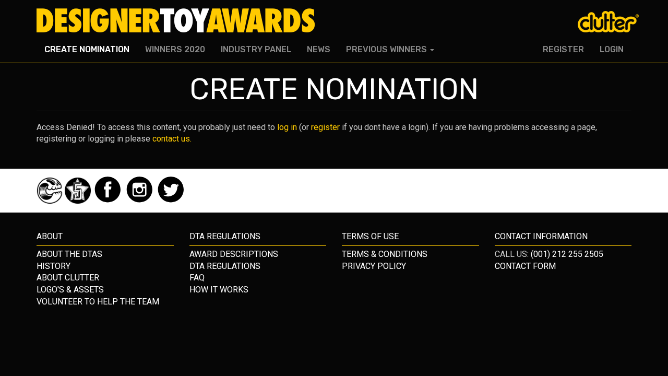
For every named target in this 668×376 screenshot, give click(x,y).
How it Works (218, 290)
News (318, 49)
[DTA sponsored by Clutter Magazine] (51, 201)
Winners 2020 (175, 49)
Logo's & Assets (70, 290)
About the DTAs (69, 254)
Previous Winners (387, 49)
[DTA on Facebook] (109, 201)
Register (563, 49)
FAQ (197, 278)
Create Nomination (86, 49)
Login (612, 49)
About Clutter (68, 278)
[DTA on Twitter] (171, 201)
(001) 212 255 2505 (567, 254)
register (325, 127)
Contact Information (541, 236)
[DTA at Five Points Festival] (79, 201)
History (53, 266)
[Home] (180, 20)
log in (287, 127)
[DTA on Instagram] (141, 201)
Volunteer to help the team (98, 302)
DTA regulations (224, 236)
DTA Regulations (224, 266)
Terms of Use (370, 236)
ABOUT (50, 236)
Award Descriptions (233, 254)
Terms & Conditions (384, 254)
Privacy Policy (374, 266)
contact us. (172, 139)
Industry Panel (256, 49)
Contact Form (525, 266)
